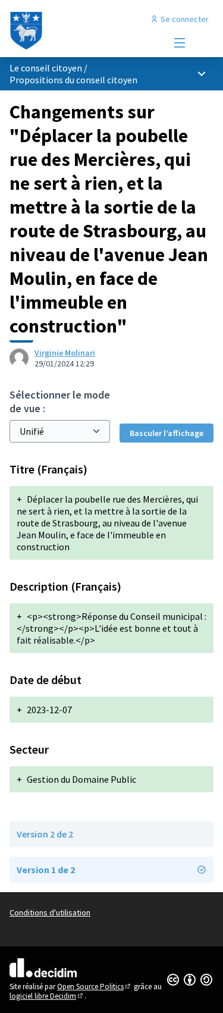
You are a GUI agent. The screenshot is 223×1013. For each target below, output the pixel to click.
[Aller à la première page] (85, 31)
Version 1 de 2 (46, 870)
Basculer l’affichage (166, 433)
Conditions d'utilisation (50, 912)
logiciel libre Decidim (47, 996)
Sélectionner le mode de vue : (60, 401)
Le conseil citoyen (46, 68)
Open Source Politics (94, 986)
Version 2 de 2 (45, 834)
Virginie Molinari (64, 352)
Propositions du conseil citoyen (73, 80)
